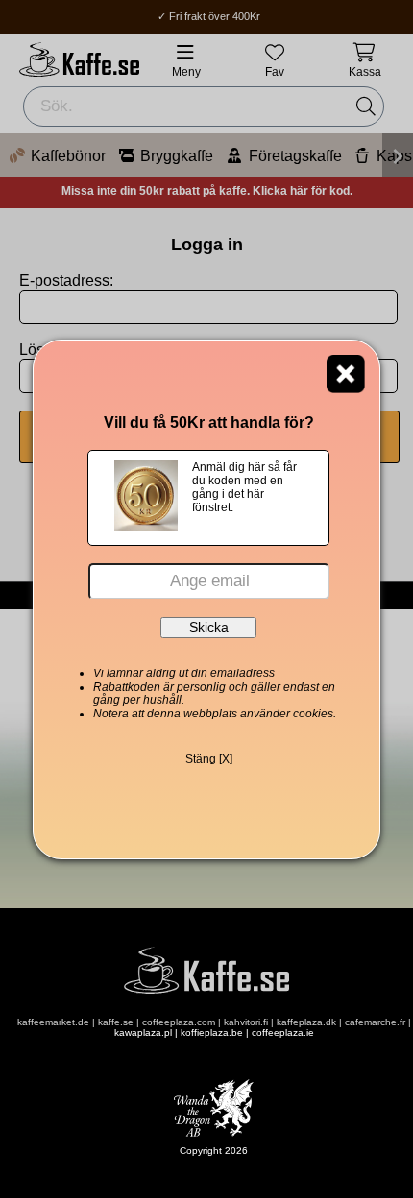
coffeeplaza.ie (283, 1032)
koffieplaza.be (212, 1032)
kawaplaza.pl (143, 1032)
